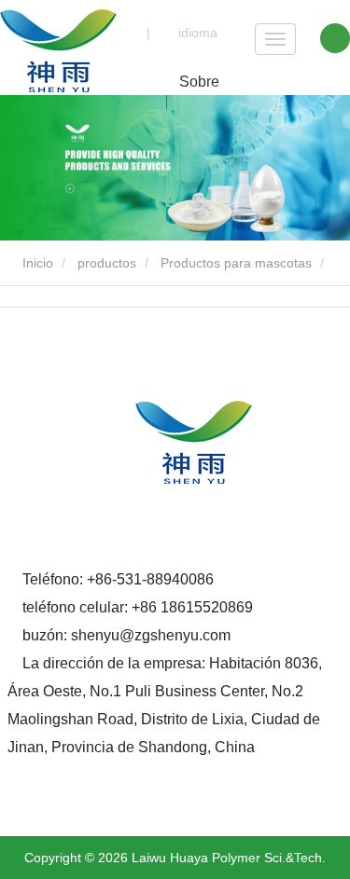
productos (106, 262)
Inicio (36, 262)
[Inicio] (58, 50)
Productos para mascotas (236, 262)
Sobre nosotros (199, 92)
